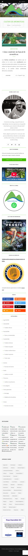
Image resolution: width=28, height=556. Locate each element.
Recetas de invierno (9, 366)
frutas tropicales (6, 476)
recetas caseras (12, 507)
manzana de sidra (17, 490)
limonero (22, 481)
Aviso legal (16, 551)
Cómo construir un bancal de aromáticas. (14, 53)
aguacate (5, 465)
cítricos (4, 473)
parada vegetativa (19, 501)
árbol (22, 509)
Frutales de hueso (8, 343)
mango (12, 487)
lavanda (16, 479)
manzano (13, 493)
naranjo (22, 498)
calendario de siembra (8, 470)
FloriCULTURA (6, 331)
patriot (4, 504)
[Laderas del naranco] (14, 10)
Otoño (4, 370)
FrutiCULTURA (6, 339)
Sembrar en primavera (9, 382)
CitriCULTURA (6, 324)
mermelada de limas (7, 498)
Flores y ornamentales (9, 335)
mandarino (5, 487)
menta (19, 493)
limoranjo (5, 484)
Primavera (5, 378)
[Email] (23, 75)
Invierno (5, 363)
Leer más (8, 75)
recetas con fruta (6, 509)
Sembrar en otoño (8, 374)
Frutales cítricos (8, 327)
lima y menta (6, 481)
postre (4, 507)
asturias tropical (21, 467)
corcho (17, 470)
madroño (12, 484)
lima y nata (14, 481)
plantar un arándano (19, 504)
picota (10, 504)
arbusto (20, 465)
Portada (8, 25)
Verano (5, 402)
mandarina (20, 484)
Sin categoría (6, 385)
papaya (4, 501)
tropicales (16, 509)
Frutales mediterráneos (9, 350)
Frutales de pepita (8, 346)
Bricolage (6, 393)
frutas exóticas (19, 473)
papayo (11, 501)
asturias (12, 467)
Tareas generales (7, 389)
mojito (16, 498)
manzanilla (5, 493)
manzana (19, 487)
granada (15, 476)
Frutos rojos (7, 358)
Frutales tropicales (8, 354)
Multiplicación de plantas (10, 397)
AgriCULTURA (14, 48)
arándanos (5, 467)
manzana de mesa (7, 490)
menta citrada (6, 495)
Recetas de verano (8, 405)
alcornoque (13, 465)
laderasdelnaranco (7, 451)
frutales (11, 473)
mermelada (14, 495)
